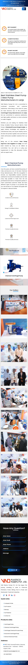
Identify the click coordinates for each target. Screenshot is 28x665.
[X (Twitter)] (6, 595)
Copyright (3, 661)
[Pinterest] (9, 595)
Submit (13, 570)
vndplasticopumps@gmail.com (15, 5)
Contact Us (7, 615)
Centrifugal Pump (8, 624)
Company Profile (8, 603)
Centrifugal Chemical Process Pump (13, 630)
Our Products (7, 606)
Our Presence (7, 612)
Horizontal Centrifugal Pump (11, 633)
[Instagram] (14, 595)
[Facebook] (3, 595)
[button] (2, 16)
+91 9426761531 (15, 3)
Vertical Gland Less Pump (10, 636)
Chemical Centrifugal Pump (14, 276)
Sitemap (6, 609)
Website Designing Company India (17, 663)
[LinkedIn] (12, 595)
